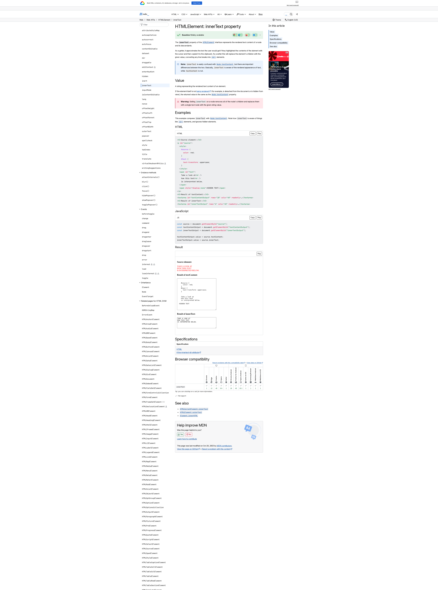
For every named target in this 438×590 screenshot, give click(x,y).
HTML (179, 127)
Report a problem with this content (216, 449)
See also (273, 46)
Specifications (275, 39)
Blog (260, 14)
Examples (274, 35)
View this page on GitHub (187, 449)
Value (272, 32)
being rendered (203, 91)
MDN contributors (224, 446)
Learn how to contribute (187, 439)
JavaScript (181, 211)
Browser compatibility (279, 43)
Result (179, 247)
